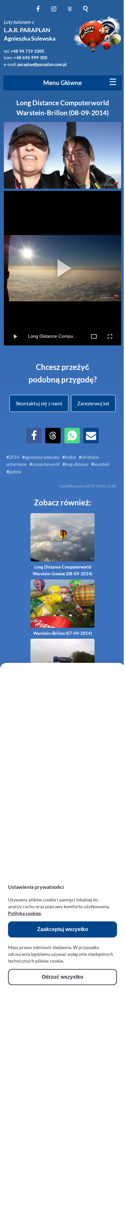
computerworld (46, 464)
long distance (76, 464)
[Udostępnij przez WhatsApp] (72, 441)
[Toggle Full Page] (94, 336)
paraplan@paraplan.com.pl (42, 64)
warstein (101, 464)
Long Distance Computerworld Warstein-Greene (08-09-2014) (62, 570)
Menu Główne (62, 82)
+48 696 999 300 (30, 57)
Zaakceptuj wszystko (62, 929)
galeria (15, 471)
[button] (39, 403)
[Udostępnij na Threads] (53, 441)
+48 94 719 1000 (27, 51)
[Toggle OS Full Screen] (110, 336)
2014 (14, 457)
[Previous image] (12, 268)
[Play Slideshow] (62, 268)
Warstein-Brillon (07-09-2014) (62, 633)
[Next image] (112, 268)
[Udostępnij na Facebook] (34, 441)
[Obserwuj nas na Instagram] (53, 12)
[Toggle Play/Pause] (15, 336)
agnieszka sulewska (42, 457)
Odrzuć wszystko (62, 977)
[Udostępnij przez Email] (91, 441)
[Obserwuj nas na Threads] (69, 12)
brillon (70, 457)
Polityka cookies (24, 913)
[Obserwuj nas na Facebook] (38, 12)
